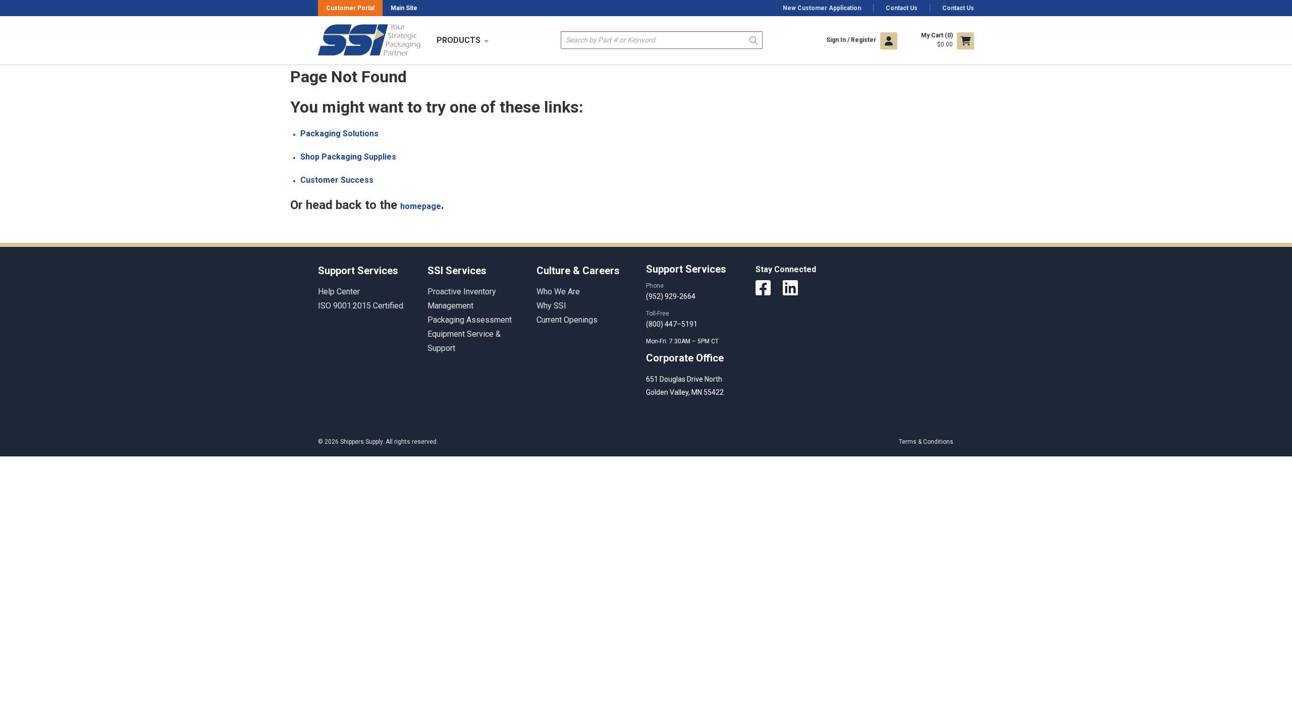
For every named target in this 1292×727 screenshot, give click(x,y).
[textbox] (662, 40)
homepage (420, 206)
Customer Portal (350, 8)
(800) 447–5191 (671, 324)
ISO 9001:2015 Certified (360, 305)
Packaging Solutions (339, 133)
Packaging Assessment (469, 320)
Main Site (404, 8)
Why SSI (551, 305)
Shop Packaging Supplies (348, 157)
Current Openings (567, 320)
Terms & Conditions (926, 441)
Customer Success (336, 180)
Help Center (339, 291)
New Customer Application (822, 8)
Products (458, 40)
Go (753, 39)
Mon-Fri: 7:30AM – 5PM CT (683, 341)
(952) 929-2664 (670, 296)
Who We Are (558, 291)
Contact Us (902, 8)
